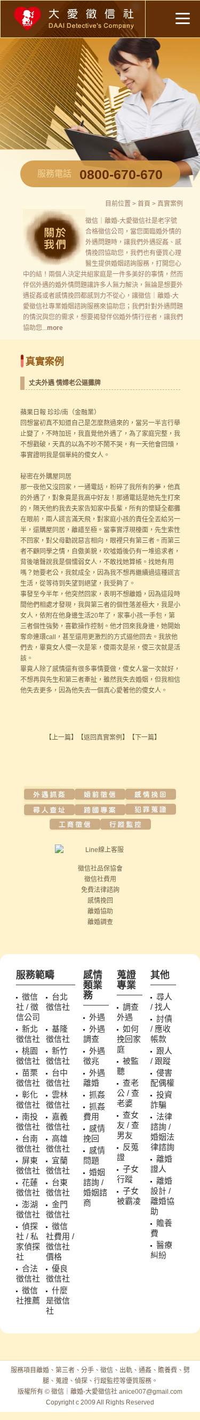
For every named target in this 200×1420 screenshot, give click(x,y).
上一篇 (61, 737)
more (55, 328)
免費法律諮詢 (100, 890)
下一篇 (144, 737)
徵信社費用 (100, 879)
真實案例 (170, 204)
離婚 (93, 911)
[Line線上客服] (100, 850)
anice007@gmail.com (150, 1391)
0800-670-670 (121, 174)
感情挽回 (100, 900)
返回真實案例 (103, 737)
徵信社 (87, 868)
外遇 (91, 242)
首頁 (144, 204)
